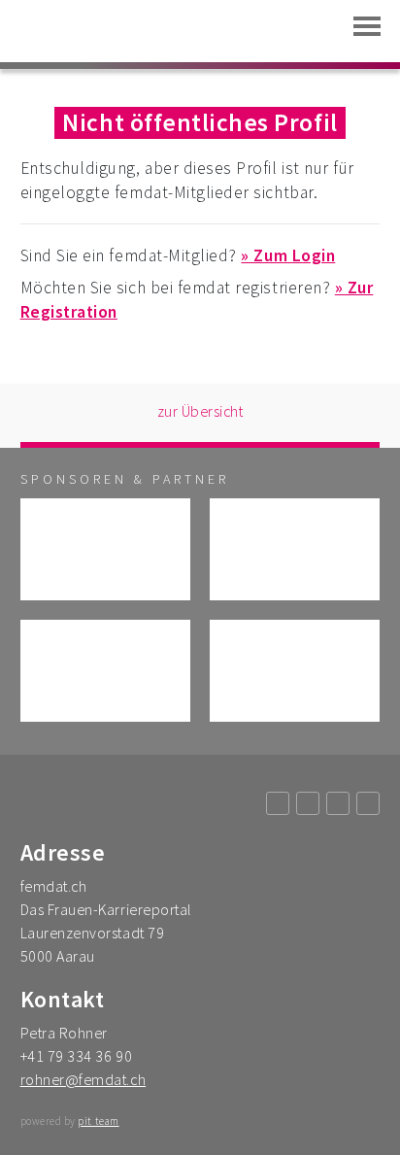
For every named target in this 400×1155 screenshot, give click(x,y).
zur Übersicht (200, 411)
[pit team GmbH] (295, 671)
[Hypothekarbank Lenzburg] (105, 549)
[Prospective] (295, 549)
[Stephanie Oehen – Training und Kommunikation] (105, 671)
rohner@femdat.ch (83, 1079)
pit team (98, 1121)
